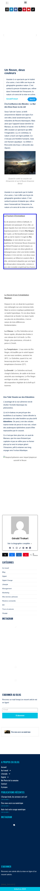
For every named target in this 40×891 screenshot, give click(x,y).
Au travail (4, 770)
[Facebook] (16, 9)
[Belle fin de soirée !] (24, 671)
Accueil (3, 767)
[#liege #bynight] (10, 658)
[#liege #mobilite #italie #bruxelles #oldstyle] (24, 644)
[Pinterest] (24, 9)
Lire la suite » (5, 799)
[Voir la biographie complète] (31, 543)
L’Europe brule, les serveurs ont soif (14, 796)
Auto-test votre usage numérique (13, 809)
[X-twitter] (20, 9)
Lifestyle (4, 773)
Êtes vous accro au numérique (12, 803)
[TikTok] (20, 548)
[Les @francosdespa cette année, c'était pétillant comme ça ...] (10, 671)
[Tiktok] (33, 9)
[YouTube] (26, 548)
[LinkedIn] (30, 548)
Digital (3, 777)
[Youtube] (29, 9)
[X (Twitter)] (13, 548)
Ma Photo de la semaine (9, 780)
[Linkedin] (11, 9)
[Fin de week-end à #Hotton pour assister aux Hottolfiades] (10, 631)
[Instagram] (7, 9)
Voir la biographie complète (18, 543)
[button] (25, 2)
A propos (4, 787)
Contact (4, 783)
